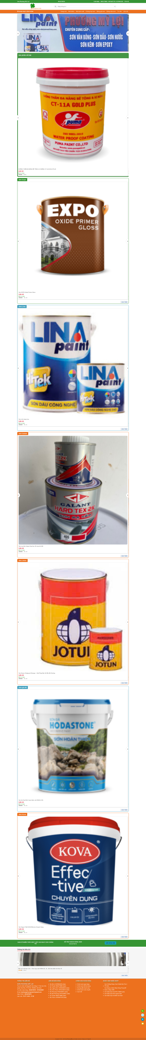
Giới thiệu (96, 1)
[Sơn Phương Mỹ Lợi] (35, 6)
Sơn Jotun (22, 560)
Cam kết (79, 991)
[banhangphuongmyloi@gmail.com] (142, 1023)
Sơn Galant (23, 433)
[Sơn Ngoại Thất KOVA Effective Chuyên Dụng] (73, 871)
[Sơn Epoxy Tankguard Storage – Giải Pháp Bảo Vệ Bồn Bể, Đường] (73, 617)
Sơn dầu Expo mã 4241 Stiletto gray (115, 991)
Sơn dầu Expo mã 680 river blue (114, 995)
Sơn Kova (22, 814)
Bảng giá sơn (101, 11)
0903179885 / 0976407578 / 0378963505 (112, 1)
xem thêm (124, 302)
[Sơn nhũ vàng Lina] (73, 363)
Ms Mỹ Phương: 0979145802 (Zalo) (60, 993)
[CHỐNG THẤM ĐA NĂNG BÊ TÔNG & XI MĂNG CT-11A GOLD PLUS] (73, 112)
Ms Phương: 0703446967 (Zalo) (59, 991)
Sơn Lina (22, 306)
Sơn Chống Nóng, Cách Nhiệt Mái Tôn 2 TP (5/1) (116, 985)
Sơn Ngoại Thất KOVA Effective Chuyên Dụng (31, 927)
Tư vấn (119, 11)
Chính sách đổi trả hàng (83, 986)
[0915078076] (142, 1011)
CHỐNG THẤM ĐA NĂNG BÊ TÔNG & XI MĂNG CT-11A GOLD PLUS (37, 169)
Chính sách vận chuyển (83, 989)
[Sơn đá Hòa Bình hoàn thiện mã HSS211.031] (73, 744)
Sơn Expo (22, 179)
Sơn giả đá (23, 687)
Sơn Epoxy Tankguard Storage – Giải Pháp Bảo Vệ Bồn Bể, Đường (37, 673)
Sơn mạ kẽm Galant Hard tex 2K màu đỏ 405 (31, 546)
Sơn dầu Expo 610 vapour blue (113, 993)
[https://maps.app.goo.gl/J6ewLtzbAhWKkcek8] (142, 1019)
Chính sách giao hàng (83, 984)
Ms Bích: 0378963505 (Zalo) (58, 984)
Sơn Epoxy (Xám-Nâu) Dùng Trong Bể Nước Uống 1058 (115, 989)
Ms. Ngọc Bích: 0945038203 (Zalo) (59, 988)
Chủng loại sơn (90, 11)
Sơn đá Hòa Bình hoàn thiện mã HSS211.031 (31, 800)
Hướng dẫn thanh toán (83, 988)
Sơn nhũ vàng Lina (24, 419)
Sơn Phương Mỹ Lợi (69, 1038)
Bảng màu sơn (111, 11)
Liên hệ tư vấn (110, 943)
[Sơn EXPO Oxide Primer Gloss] (73, 236)
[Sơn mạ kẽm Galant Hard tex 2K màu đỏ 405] (73, 490)
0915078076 (61, 1)
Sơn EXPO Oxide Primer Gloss (27, 292)
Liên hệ (126, 1)
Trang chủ (63, 11)
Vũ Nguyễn (88, 1038)
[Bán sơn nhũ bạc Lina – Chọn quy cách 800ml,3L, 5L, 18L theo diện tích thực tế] (73, 959)
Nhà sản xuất (80, 11)
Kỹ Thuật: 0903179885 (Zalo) (58, 986)
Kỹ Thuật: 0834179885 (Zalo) (58, 995)
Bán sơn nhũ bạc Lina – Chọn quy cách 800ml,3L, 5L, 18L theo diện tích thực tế (40, 968)
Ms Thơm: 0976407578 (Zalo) (58, 997)
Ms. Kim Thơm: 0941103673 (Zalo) (59, 989)
